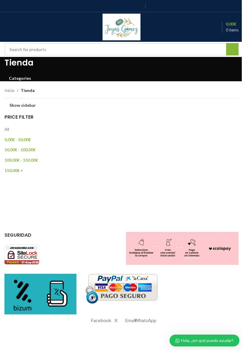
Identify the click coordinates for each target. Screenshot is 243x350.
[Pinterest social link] (131, 5)
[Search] (28, 27)
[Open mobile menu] (6, 27)
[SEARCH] (232, 49)
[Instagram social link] (116, 5)
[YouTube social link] (123, 5)
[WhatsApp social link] (138, 5)
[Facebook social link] (101, 5)
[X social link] (108, 5)
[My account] (17, 27)
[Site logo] (122, 26)
